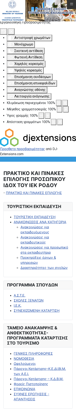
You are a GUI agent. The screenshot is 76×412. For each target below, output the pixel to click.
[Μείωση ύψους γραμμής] (41, 115)
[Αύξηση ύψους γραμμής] (47, 115)
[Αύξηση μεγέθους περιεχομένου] (65, 103)
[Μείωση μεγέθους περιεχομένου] (58, 103)
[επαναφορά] (3, 31)
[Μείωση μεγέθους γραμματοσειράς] (59, 109)
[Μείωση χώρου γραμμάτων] (53, 122)
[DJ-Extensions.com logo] (38, 137)
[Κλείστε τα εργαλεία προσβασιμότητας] (11, 31)
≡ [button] (71, 4)
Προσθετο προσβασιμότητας (22, 149)
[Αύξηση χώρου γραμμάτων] (60, 122)
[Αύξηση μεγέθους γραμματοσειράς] (66, 109)
